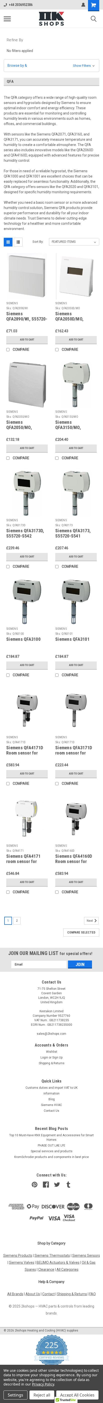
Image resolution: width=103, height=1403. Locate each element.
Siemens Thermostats (52, 1256)
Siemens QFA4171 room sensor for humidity (23, 861)
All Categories (67, 1270)
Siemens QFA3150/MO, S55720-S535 (68, 427)
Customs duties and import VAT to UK (52, 1088)
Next (90, 920)
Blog (51, 1099)
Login (44, 1057)
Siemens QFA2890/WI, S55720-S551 (26, 319)
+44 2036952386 (20, 5)
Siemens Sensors (86, 1256)
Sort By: (38, 242)
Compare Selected (81, 932)
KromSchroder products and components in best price (51, 1157)
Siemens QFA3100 (23, 639)
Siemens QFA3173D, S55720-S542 (25, 533)
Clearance (46, 1270)
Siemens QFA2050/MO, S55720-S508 (19, 427)
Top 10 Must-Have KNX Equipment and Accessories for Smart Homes (51, 1138)
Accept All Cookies (77, 1395)
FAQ (92, 1294)
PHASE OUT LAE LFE (51, 1145)
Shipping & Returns (51, 1063)
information (52, 1093)
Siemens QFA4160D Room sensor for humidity (73, 861)
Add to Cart (27, 339)
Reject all (42, 1395)
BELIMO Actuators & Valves (58, 1262)
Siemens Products (17, 1256)
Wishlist (51, 1052)
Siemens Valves (21, 1262)
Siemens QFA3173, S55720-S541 (73, 533)
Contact (48, 1294)
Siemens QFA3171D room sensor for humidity (73, 753)
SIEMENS (12, 303)
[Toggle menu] (7, 18)
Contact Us (51, 1110)
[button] (51, 65)
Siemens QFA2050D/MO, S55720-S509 (69, 319)
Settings (15, 1395)
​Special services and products (51, 1151)
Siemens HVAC (51, 1105)
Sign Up (57, 1057)
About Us (33, 1294)
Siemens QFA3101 (72, 639)
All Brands (15, 1294)
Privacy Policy (43, 1384)
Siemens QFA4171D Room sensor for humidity (24, 753)
